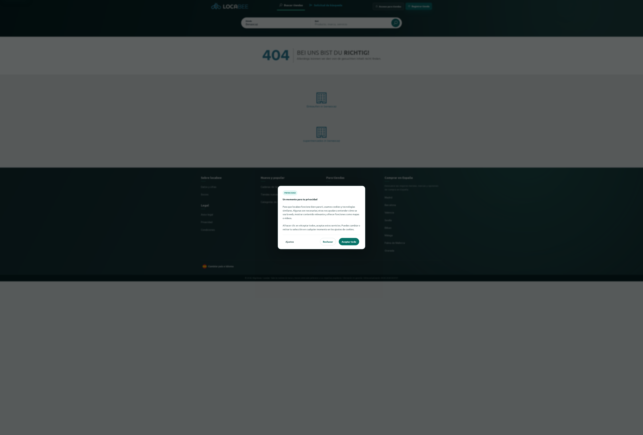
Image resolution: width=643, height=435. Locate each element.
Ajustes (289, 241)
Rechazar (328, 241)
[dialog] (321, 217)
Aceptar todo (349, 241)
